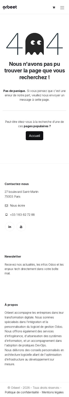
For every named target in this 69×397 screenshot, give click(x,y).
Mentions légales (53, 392)
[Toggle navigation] (62, 7)
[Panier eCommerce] (53, 7)
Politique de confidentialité (22, 392)
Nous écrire (17, 205)
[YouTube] (21, 226)
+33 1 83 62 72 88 (22, 214)
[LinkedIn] (9, 226)
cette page (42, 99)
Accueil (34, 136)
